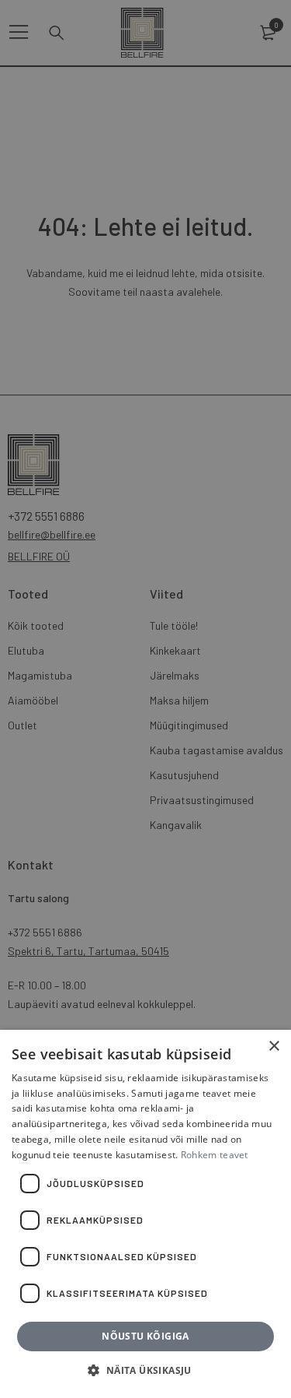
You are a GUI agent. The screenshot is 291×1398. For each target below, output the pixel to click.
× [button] (273, 1046)
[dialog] (145, 699)
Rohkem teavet (214, 1154)
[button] (145, 1370)
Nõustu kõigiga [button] (145, 1336)
